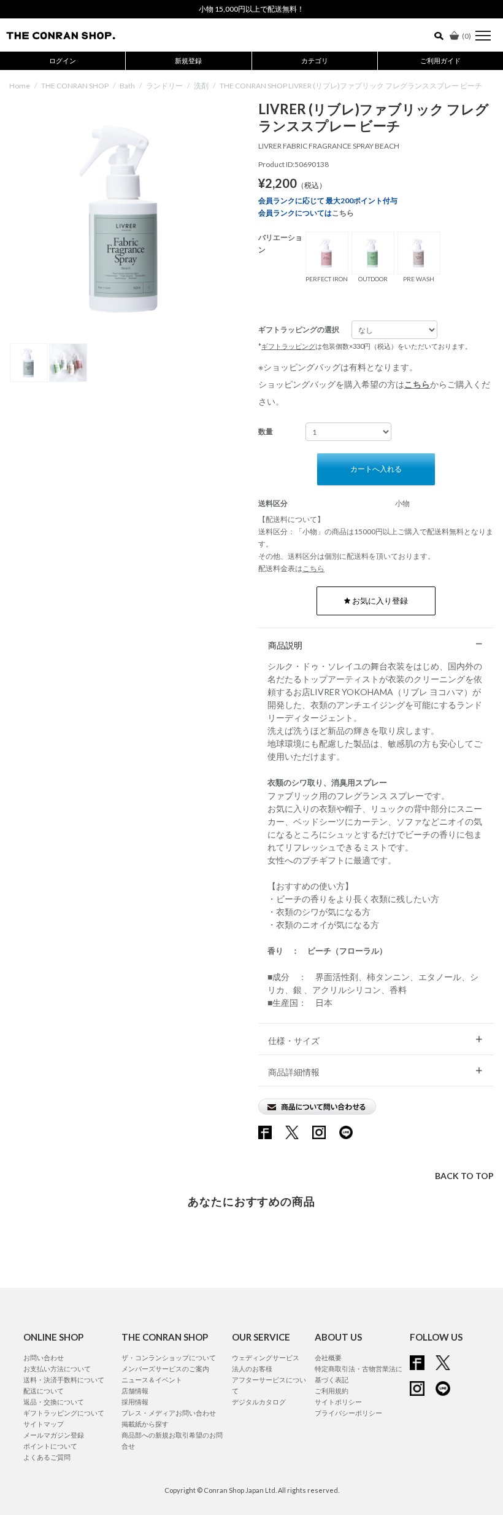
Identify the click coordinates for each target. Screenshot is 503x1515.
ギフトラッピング (288, 346)
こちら (343, 212)
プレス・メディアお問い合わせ (168, 1413)
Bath (127, 85)
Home (19, 85)
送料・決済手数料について (63, 1380)
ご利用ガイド (440, 60)
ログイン (62, 60)
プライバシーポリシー (348, 1413)
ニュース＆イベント (151, 1380)
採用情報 (134, 1402)
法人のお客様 (252, 1369)
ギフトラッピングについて (63, 1413)
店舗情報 (134, 1391)
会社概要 (328, 1357)
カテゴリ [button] (314, 60)
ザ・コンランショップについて (168, 1357)
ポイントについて (50, 1446)
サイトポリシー (338, 1402)
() (466, 36)
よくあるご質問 (47, 1457)
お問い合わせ (43, 1357)
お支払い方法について (57, 1369)
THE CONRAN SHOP (75, 85)
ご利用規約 (331, 1391)
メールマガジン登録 (53, 1435)
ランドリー (164, 85)
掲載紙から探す (145, 1424)
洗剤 (201, 85)
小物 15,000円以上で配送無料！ (251, 9)
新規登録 (188, 60)
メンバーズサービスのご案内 (165, 1369)
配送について (43, 1391)
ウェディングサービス (265, 1357)
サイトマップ (43, 1424)
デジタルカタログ (259, 1402)
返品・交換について (53, 1402)
